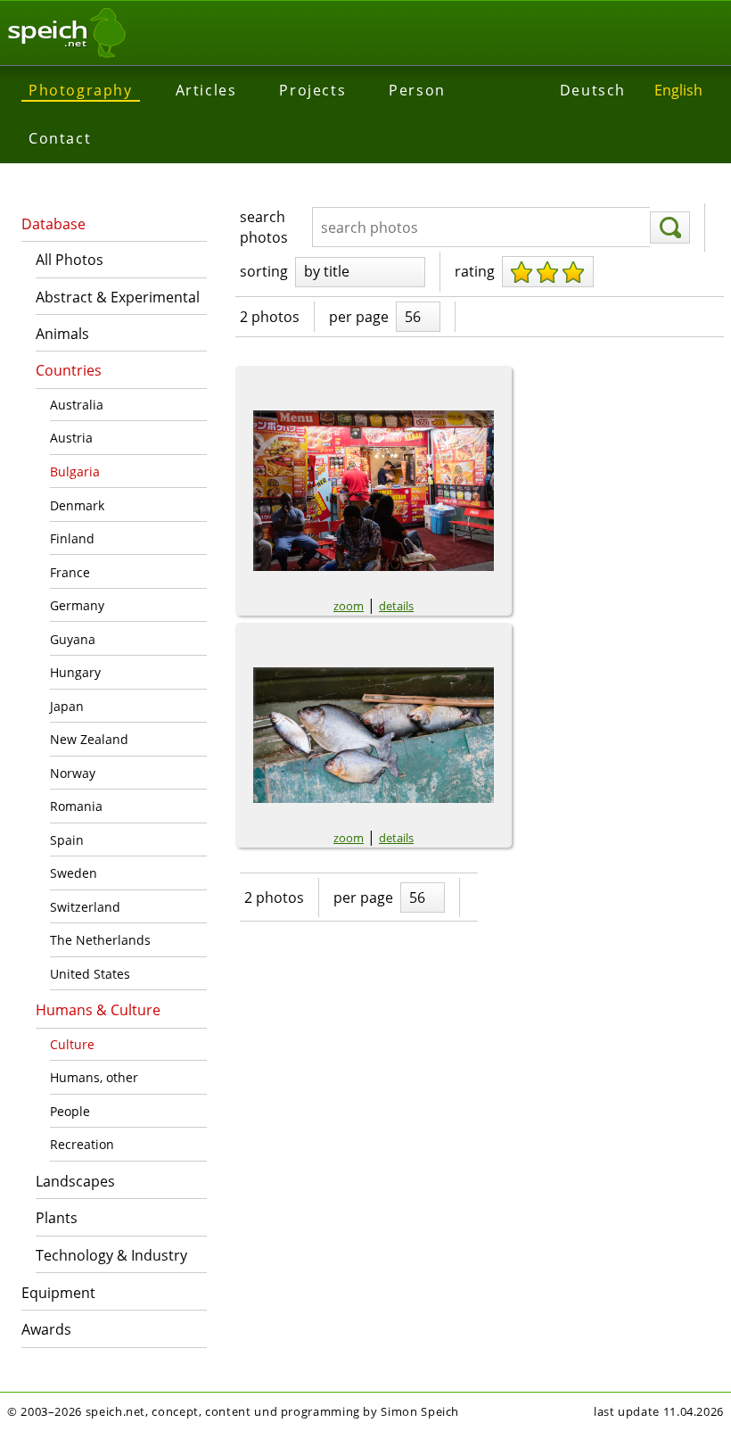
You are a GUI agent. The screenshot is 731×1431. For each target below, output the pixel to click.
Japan (67, 706)
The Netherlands (100, 939)
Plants (57, 1218)
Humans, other (94, 1077)
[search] (670, 227)
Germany (77, 605)
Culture (72, 1044)
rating (475, 271)
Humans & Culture (98, 1010)
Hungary (75, 672)
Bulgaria (75, 471)
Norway (72, 773)
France (70, 572)
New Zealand (89, 739)
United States (90, 973)
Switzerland (85, 906)
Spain (67, 839)
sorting (264, 271)
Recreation (82, 1144)
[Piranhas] (373, 735)
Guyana (72, 639)
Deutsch (593, 90)
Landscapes (75, 1181)
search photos (264, 226)
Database (53, 224)
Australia (76, 404)
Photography (81, 90)
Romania (76, 806)
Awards (46, 1329)
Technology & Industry (111, 1255)
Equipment (58, 1293)
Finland (72, 538)
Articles (206, 90)
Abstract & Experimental (118, 297)
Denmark (77, 505)
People (70, 1111)
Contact (60, 138)
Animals (62, 333)
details (396, 606)
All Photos (69, 259)
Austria (71, 437)
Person (417, 90)
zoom (348, 606)
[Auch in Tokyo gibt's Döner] (373, 490)
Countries (69, 370)
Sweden (73, 872)
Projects (312, 90)
